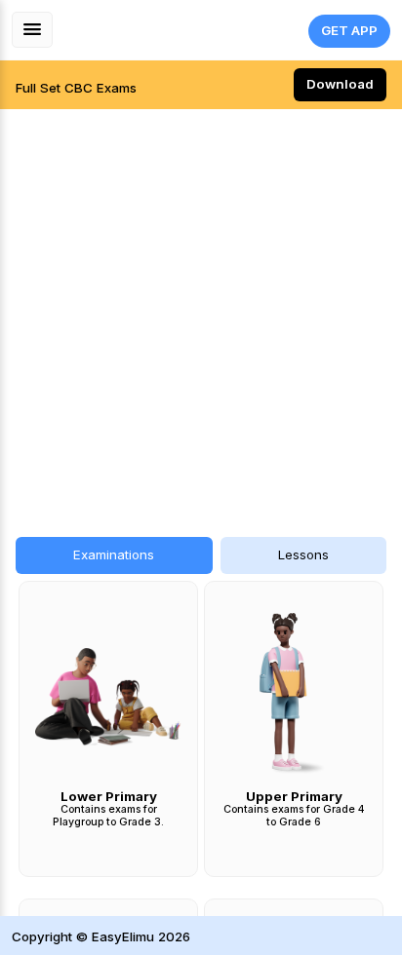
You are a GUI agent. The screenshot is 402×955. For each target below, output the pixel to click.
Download (340, 84)
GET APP (349, 30)
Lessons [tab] (303, 554)
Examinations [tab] (113, 554)
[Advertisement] (201, 313)
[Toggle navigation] (32, 30)
